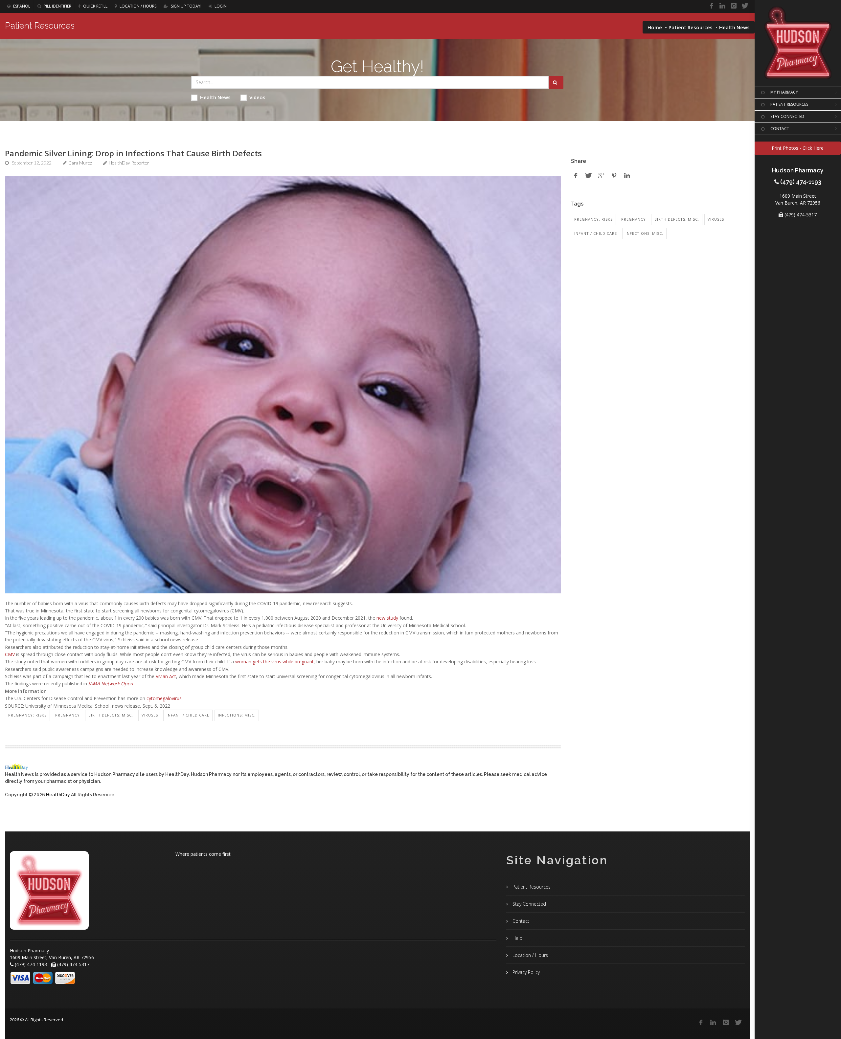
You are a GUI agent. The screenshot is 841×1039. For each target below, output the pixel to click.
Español (21, 6)
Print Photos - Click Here (798, 148)
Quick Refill (94, 6)
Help (516, 938)
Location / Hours (137, 6)
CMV (10, 654)
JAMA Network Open (110, 683)
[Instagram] (734, 6)
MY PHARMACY (784, 92)
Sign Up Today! (185, 6)
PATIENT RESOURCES (789, 104)
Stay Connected (528, 904)
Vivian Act (166, 676)
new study (387, 618)
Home (655, 27)
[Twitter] (745, 6)
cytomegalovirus (164, 698)
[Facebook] (711, 6)
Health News (215, 97)
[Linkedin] (722, 6)
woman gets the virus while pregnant (274, 661)
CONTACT (779, 128)
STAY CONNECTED (787, 116)
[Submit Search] (556, 82)
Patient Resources (691, 27)
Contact (520, 921)
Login (220, 6)
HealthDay (58, 794)
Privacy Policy (525, 972)
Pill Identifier (57, 6)
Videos (257, 97)
